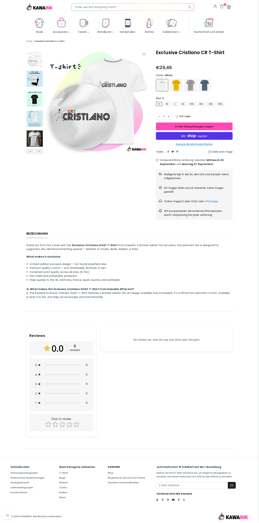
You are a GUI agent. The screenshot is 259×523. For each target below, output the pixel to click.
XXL (192, 103)
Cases (63, 487)
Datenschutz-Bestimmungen (28, 477)
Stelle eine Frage (222, 152)
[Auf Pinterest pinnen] (177, 152)
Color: (164, 75)
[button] (229, 7)
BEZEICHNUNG (37, 233)
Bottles (63, 492)
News (62, 497)
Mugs (62, 477)
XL (183, 103)
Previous (48, 101)
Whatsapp (211, 201)
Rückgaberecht (20, 482)
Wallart (63, 482)
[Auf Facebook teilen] (168, 152)
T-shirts (63, 473)
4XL (211, 103)
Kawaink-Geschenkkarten (123, 482)
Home (29, 41)
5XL (220, 103)
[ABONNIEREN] (232, 485)
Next (145, 101)
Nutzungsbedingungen (24, 473)
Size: (160, 98)
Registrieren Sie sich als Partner (126, 477)
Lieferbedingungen (22, 487)
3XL (201, 103)
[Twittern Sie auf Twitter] (172, 152)
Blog (110, 473)
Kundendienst (19, 492)
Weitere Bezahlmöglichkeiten (194, 144)
